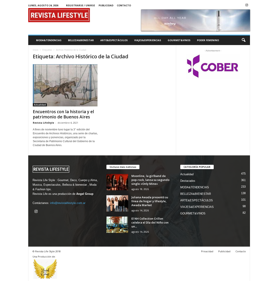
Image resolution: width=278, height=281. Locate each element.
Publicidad (106, 5)
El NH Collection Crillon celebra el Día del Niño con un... (150, 222)
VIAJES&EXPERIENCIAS (147, 40)
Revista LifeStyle (43, 122)
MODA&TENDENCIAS (48, 40)
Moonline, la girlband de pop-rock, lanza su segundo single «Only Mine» (150, 180)
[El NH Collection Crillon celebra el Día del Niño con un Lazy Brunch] (117, 225)
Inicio (35, 49)
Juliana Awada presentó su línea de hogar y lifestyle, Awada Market (149, 201)
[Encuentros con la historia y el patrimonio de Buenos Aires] (65, 85)
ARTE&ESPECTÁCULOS (114, 40)
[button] (243, 40)
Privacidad (207, 251)
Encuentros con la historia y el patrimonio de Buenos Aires (63, 114)
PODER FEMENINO (208, 40)
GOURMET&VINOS (179, 40)
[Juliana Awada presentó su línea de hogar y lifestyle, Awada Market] (117, 203)
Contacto (124, 5)
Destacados (187, 180)
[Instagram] (246, 5)
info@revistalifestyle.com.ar (67, 203)
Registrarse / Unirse (80, 5)
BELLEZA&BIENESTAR (81, 40)
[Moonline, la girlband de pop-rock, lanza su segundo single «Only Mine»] (117, 182)
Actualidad (40, 104)
